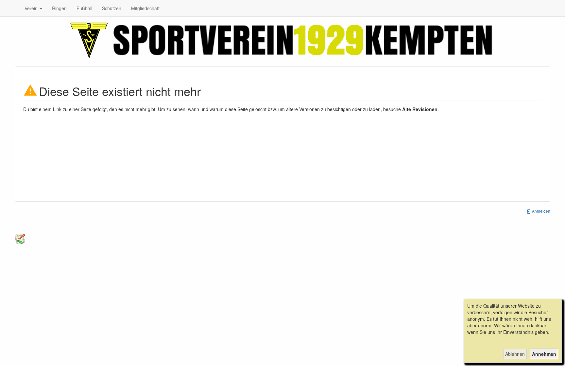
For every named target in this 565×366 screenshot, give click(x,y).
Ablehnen (515, 354)
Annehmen (544, 354)
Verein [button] (32, 8)
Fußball (84, 8)
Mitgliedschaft (145, 8)
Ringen (59, 8)
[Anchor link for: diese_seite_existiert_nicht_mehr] (207, 90)
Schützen (111, 8)
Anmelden (540, 211)
